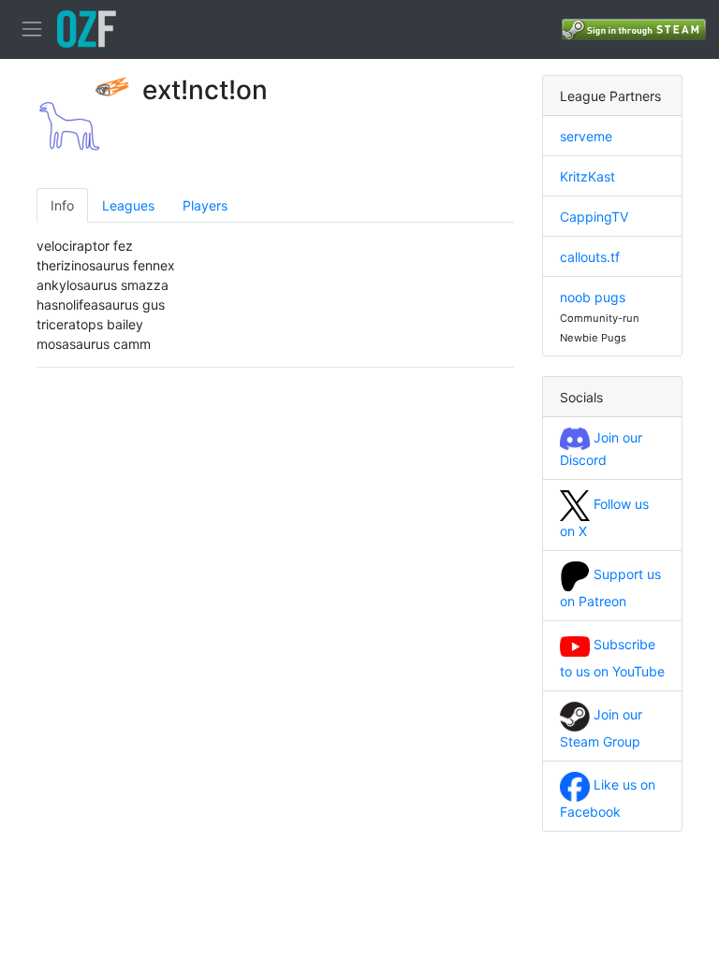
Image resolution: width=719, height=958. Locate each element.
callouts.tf (590, 257)
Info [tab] (62, 205)
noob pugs (592, 297)
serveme (586, 136)
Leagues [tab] (128, 205)
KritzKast (587, 176)
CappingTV (594, 217)
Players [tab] (205, 205)
